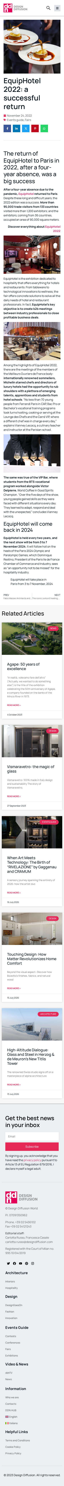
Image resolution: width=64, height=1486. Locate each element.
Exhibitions (11, 1355)
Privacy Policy (13, 1453)
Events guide (15, 120)
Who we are (12, 1397)
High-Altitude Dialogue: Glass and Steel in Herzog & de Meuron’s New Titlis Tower (30, 1056)
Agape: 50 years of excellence (23, 666)
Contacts (10, 1403)
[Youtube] (20, 1263)
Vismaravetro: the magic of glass (30, 769)
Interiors (10, 1281)
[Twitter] (8, 1263)
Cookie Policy (13, 1447)
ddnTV (8, 1372)
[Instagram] (33, 1263)
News (8, 1379)
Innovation (11, 1318)
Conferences (12, 1342)
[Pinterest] (26, 1263)
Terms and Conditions (17, 1440)
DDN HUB (10, 1410)
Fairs (28, 120)
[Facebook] (14, 1263)
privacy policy (32, 1160)
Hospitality (11, 1288)
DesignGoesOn (13, 1305)
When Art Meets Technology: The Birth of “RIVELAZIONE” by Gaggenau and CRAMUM (32, 864)
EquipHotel (26, 194)
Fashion (9, 1311)
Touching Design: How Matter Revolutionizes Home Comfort (31, 959)
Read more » (14, 705)
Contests (10, 1336)
